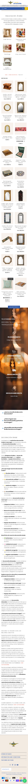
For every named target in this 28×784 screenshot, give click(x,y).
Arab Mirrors (7, 34)
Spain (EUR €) (5, 769)
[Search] (23, 8)
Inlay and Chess (21, 49)
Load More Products (14, 307)
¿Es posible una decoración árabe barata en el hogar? (13, 428)
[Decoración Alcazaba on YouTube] (18, 765)
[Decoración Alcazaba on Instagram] (15, 765)
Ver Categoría (18, 705)
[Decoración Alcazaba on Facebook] (13, 765)
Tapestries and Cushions (21, 35)
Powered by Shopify (17, 774)
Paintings (7, 49)
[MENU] (2, 8)
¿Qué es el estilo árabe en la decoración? (13, 413)
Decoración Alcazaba (10, 773)
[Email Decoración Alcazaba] (10, 765)
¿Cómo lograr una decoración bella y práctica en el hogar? (13, 420)
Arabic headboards (7, 63)
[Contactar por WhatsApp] (25, 781)
